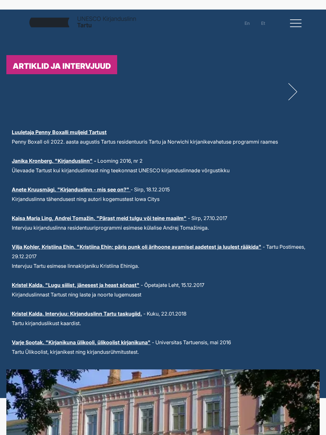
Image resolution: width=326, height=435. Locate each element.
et (263, 23)
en (247, 23)
